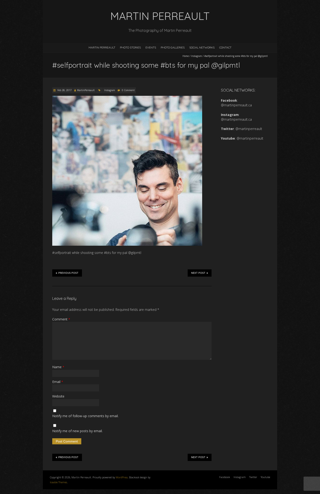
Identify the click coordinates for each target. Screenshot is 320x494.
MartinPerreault (86, 90)
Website (58, 396)
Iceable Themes (58, 482)
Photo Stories (130, 47)
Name (58, 367)
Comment (61, 319)
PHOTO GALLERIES (173, 47)
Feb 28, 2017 (64, 90)
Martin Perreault (102, 47)
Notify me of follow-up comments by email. (85, 416)
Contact (225, 47)
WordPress (122, 477)
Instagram (196, 56)
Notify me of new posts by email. (77, 431)
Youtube (265, 477)
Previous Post (68, 273)
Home (185, 56)
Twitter (253, 477)
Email (57, 381)
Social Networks (202, 47)
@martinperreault (248, 128)
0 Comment (128, 90)
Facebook (224, 477)
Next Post (198, 273)
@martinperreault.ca (236, 105)
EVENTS (150, 47)
